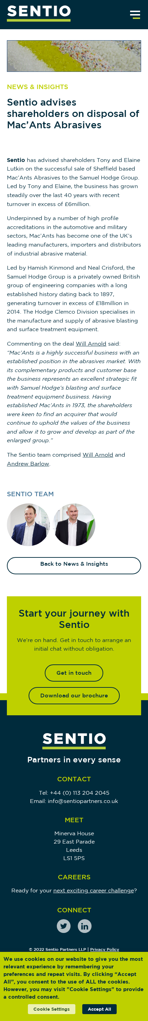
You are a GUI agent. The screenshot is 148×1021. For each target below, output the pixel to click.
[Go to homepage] (39, 15)
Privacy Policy (104, 949)
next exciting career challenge (93, 890)
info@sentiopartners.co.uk (83, 801)
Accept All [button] (99, 1009)
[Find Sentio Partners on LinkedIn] (85, 926)
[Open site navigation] (135, 15)
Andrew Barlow (28, 463)
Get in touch (74, 673)
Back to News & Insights (74, 564)
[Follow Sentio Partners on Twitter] (64, 926)
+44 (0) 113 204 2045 (79, 793)
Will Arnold (91, 343)
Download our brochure (74, 695)
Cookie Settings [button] (51, 1009)
